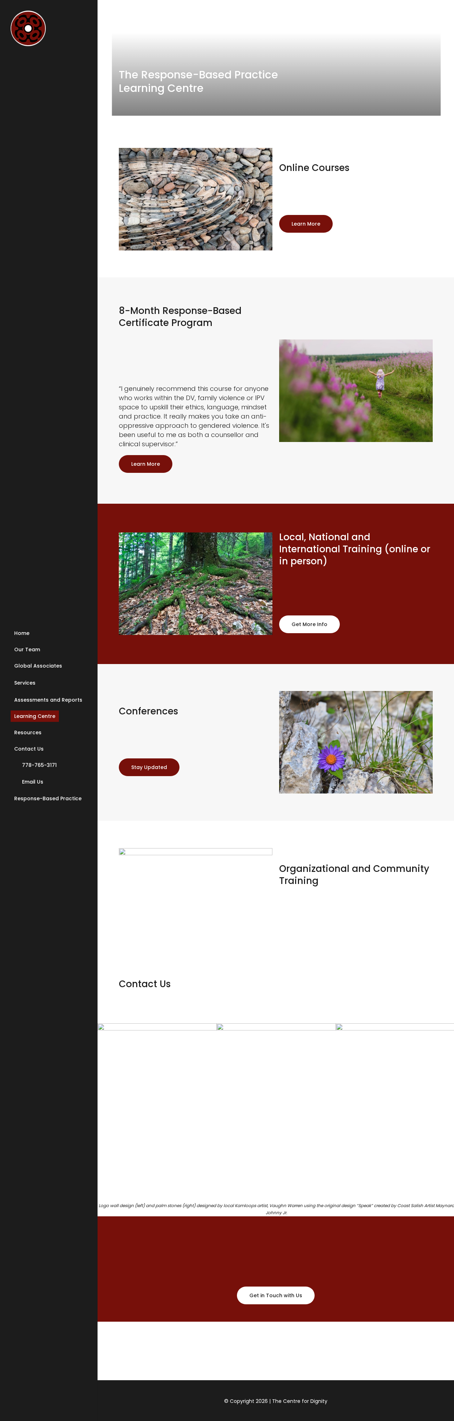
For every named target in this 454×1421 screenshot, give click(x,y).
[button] (306, 224)
